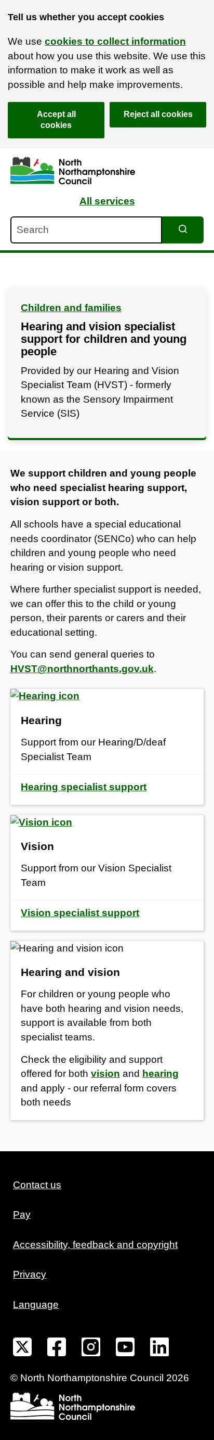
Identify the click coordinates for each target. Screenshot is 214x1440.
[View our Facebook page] (57, 1349)
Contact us (37, 1184)
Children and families (71, 307)
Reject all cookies (158, 114)
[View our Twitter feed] (22, 1349)
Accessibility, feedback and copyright (95, 1244)
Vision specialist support (80, 912)
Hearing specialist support (83, 786)
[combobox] (86, 229)
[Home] (72, 171)
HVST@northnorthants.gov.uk (82, 668)
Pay (22, 1214)
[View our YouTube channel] (125, 1349)
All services (107, 201)
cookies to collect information (115, 41)
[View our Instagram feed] (91, 1349)
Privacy (29, 1274)
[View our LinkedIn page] (159, 1349)
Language (36, 1304)
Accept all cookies (56, 120)
